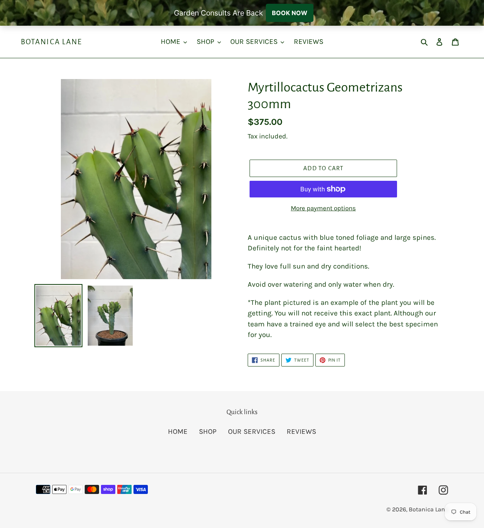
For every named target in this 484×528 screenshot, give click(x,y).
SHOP (208, 431)
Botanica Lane (51, 42)
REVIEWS (301, 431)
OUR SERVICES (251, 431)
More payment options (323, 208)
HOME (178, 431)
